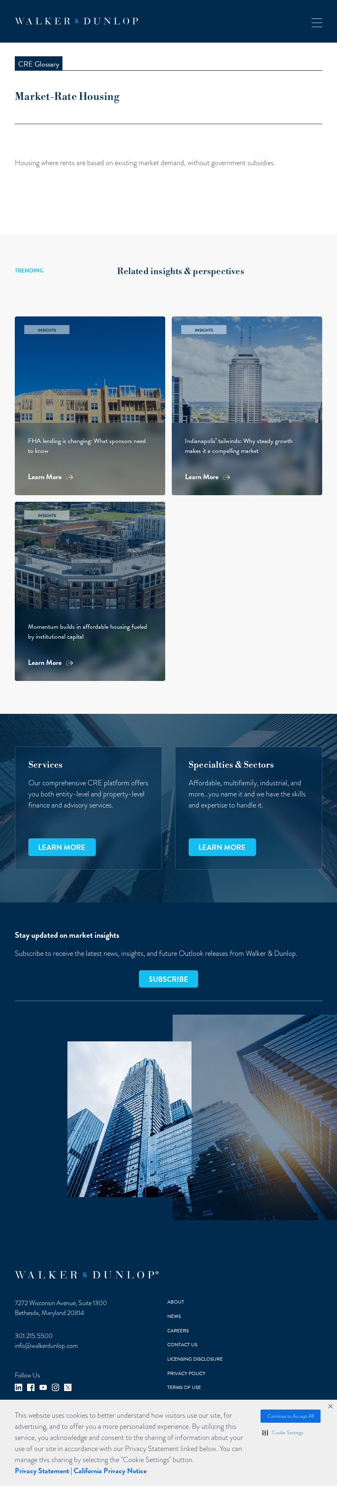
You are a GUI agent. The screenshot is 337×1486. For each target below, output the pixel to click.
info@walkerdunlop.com (46, 1345)
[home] (76, 21)
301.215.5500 (34, 1336)
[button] (283, 1432)
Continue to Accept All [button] (291, 1416)
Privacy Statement (42, 1470)
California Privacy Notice (110, 1470)
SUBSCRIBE (168, 979)
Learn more (61, 847)
